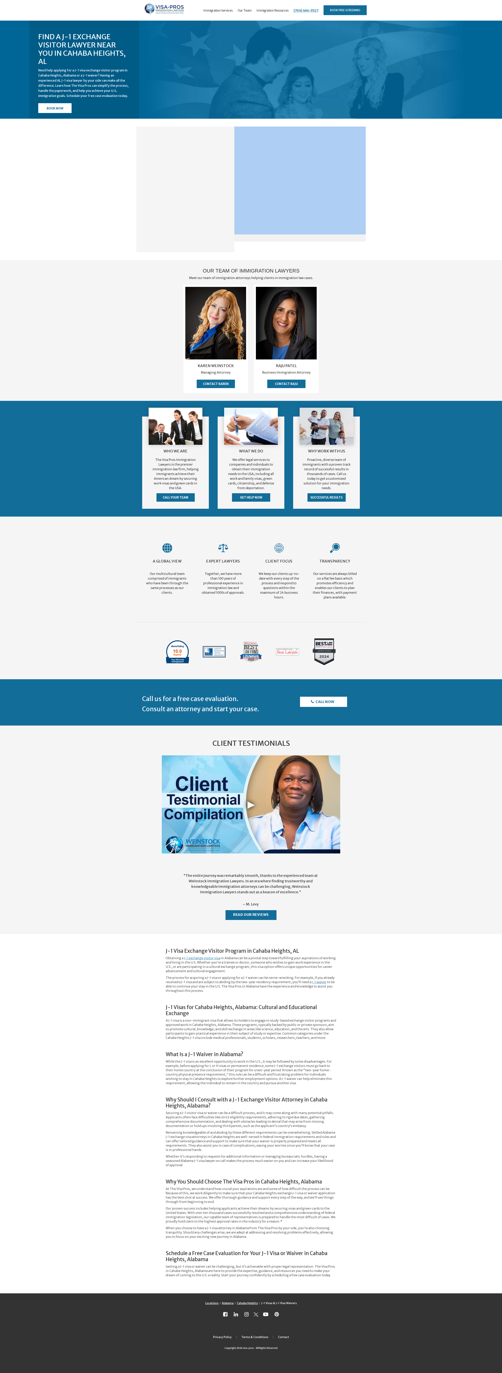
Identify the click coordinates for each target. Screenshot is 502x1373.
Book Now (55, 108)
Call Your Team (175, 497)
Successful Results (326, 497)
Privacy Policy (222, 1337)
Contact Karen (216, 384)
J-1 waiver (319, 982)
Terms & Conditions (254, 1337)
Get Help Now (251, 497)
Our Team (245, 10)
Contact (283, 1337)
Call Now (324, 701)
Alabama (228, 1303)
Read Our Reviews (251, 914)
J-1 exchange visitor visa (202, 958)
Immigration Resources (272, 10)
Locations (211, 1303)
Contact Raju (286, 384)
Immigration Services (218, 10)
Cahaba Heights (247, 1303)
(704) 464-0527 (306, 10)
